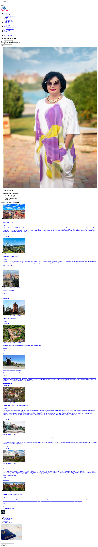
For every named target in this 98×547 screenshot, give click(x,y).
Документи (6, 22)
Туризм (5, 18)
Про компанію (6, 30)
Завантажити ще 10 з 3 (8, 508)
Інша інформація (10, 29)
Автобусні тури (10, 27)
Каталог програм (7, 515)
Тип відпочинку (5, 42)
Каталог (5, 13)
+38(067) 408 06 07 (8, 35)
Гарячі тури (9, 20)
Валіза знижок (9, 17)
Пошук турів (9, 21)
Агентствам (9, 23)
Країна (2, 41)
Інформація (6, 26)
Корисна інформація (8, 518)
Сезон (2, 43)
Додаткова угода (7, 522)
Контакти (5, 31)
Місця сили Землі (10, 16)
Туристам (8, 25)
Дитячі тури (9, 14)
